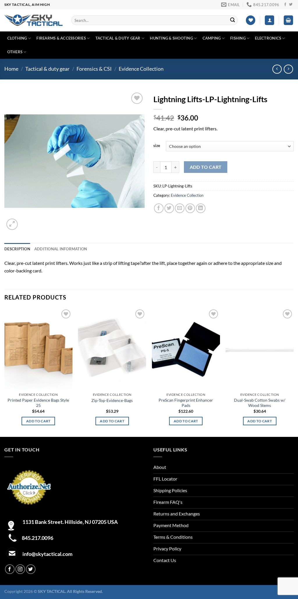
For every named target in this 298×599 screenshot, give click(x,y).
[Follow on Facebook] (285, 5)
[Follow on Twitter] (290, 5)
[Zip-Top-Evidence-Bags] (112, 348)
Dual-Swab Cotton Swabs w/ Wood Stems (259, 403)
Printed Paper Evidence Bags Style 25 (38, 403)
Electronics (268, 38)
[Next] (293, 371)
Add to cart (206, 167)
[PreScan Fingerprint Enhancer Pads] (186, 348)
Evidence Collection (141, 68)
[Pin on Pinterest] (190, 208)
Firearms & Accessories (61, 38)
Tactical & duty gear (118, 38)
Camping (212, 38)
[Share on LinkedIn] (200, 208)
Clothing (17, 38)
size (156, 146)
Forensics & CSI (94, 68)
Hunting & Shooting (171, 38)
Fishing (238, 38)
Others (15, 51)
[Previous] (4, 371)
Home (11, 68)
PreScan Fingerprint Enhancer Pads (186, 403)
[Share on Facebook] (159, 208)
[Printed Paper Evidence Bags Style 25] (38, 348)
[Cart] (288, 20)
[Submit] (232, 20)
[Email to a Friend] (180, 208)
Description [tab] (17, 249)
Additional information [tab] (60, 249)
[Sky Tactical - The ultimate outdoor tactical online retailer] (33, 20)
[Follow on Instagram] (20, 569)
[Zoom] (12, 224)
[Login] (269, 20)
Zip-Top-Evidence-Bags (112, 400)
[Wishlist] (250, 20)
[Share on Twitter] (169, 208)
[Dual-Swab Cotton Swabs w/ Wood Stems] (260, 348)
